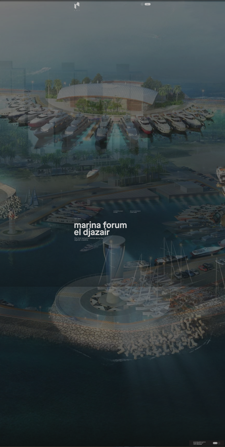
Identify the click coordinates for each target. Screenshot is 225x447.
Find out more (199, 444)
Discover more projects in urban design (135, 212)
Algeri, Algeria (77, 218)
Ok (215, 443)
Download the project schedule (118, 212)
